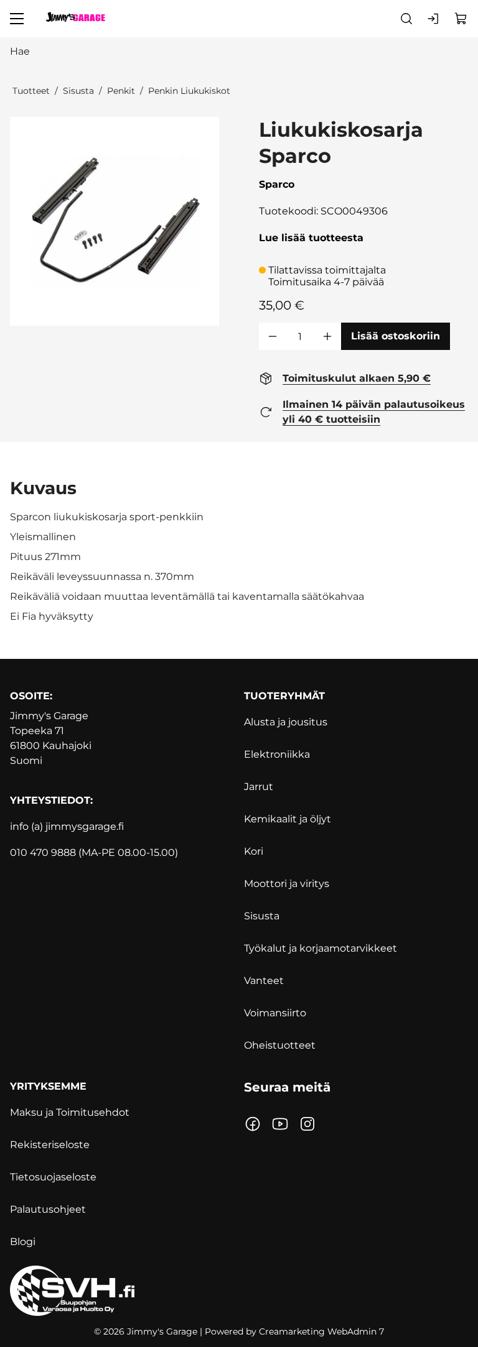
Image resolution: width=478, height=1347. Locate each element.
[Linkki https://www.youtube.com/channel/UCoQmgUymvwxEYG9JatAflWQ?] (280, 1124)
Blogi (22, 1242)
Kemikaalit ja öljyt (287, 819)
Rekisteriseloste (50, 1145)
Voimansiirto (275, 1013)
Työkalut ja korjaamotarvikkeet (320, 948)
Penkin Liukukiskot (189, 90)
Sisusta (78, 90)
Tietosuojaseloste (53, 1177)
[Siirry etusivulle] (75, 18)
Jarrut (258, 787)
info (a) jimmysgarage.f (65, 826)
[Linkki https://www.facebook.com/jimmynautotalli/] (252, 1124)
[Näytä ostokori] (461, 18)
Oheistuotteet (280, 1045)
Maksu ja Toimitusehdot (69, 1112)
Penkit (121, 90)
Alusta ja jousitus (285, 722)
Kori (253, 851)
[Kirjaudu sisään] (434, 18)
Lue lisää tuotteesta (311, 238)
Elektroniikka (277, 754)
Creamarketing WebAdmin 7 (321, 1331)
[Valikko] (17, 18)
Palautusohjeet (48, 1209)
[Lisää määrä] (327, 336)
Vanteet (264, 980)
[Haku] (406, 18)
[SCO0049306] (114, 221)
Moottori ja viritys (286, 884)
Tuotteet (31, 90)
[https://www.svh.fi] (239, 1291)
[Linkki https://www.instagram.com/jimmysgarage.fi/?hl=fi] (307, 1124)
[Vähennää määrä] (272, 336)
